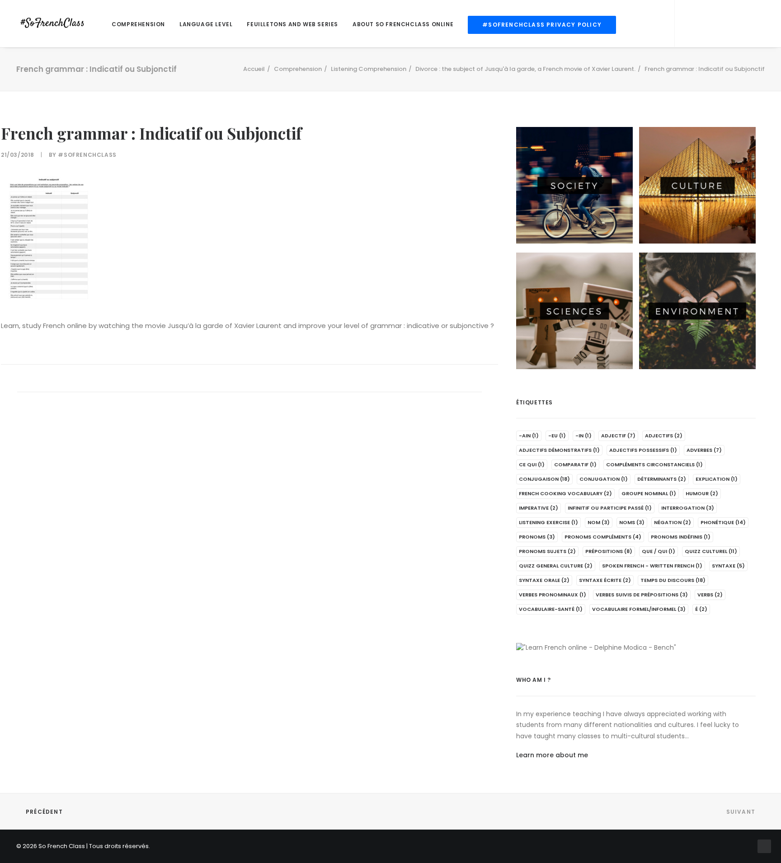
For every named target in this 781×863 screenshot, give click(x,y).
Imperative (538, 507)
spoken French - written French (652, 565)
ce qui (532, 464)
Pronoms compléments (603, 536)
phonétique (723, 522)
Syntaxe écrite (605, 580)
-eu (557, 435)
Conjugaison (544, 479)
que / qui (658, 551)
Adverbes (704, 450)
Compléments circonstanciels (654, 464)
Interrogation (687, 507)
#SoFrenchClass (87, 155)
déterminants (661, 479)
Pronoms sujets (547, 551)
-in (583, 435)
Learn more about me (552, 755)
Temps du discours (673, 580)
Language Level (205, 24)
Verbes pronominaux (552, 594)
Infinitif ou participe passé (610, 507)
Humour (702, 493)
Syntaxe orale (544, 580)
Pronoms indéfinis (680, 536)
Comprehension (138, 24)
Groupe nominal (648, 493)
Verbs (710, 594)
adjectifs (663, 435)
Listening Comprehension (368, 69)
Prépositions (608, 551)
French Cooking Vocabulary (565, 493)
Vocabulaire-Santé (551, 609)
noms (632, 522)
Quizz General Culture (556, 565)
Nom (599, 522)
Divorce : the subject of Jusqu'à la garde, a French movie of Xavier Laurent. (525, 69)
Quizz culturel (711, 551)
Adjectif (618, 435)
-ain (529, 435)
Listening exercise (548, 522)
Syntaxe (728, 565)
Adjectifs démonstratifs (559, 450)
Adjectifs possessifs (643, 450)
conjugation (603, 479)
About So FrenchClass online (403, 24)
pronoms (537, 536)
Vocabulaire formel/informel (639, 609)
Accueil (254, 69)
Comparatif (575, 464)
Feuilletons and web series (292, 24)
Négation (672, 522)
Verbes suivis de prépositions (642, 594)
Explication (717, 479)
